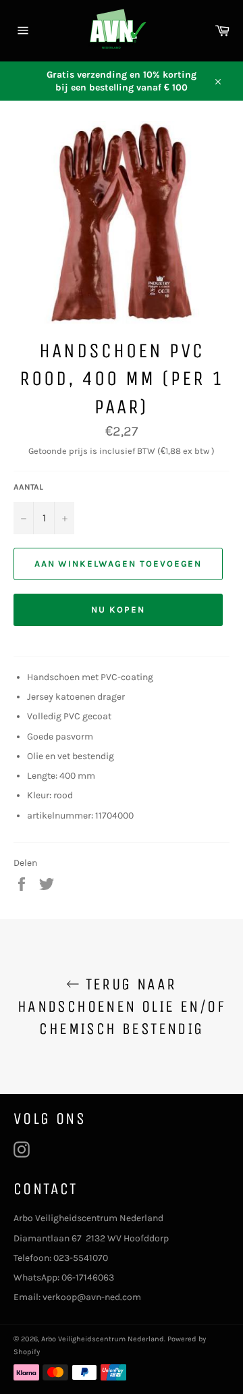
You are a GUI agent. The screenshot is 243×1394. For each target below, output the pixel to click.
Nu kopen (118, 609)
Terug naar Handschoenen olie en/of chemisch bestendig (121, 1006)
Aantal (28, 487)
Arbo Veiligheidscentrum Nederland (102, 1339)
